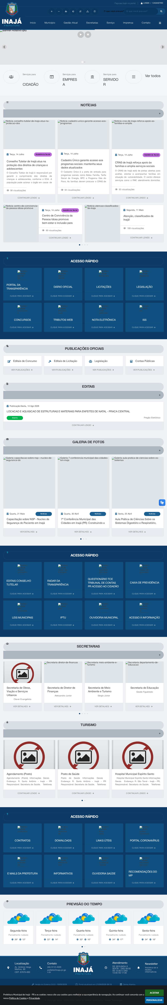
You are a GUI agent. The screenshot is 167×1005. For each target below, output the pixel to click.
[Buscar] (160, 11)
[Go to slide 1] (82, 62)
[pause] (88, 34)
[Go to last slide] (4, 47)
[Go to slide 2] (84, 62)
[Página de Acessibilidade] (94, 11)
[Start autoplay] (80, 34)
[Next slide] (162, 47)
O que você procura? (114, 11)
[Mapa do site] (87, 11)
